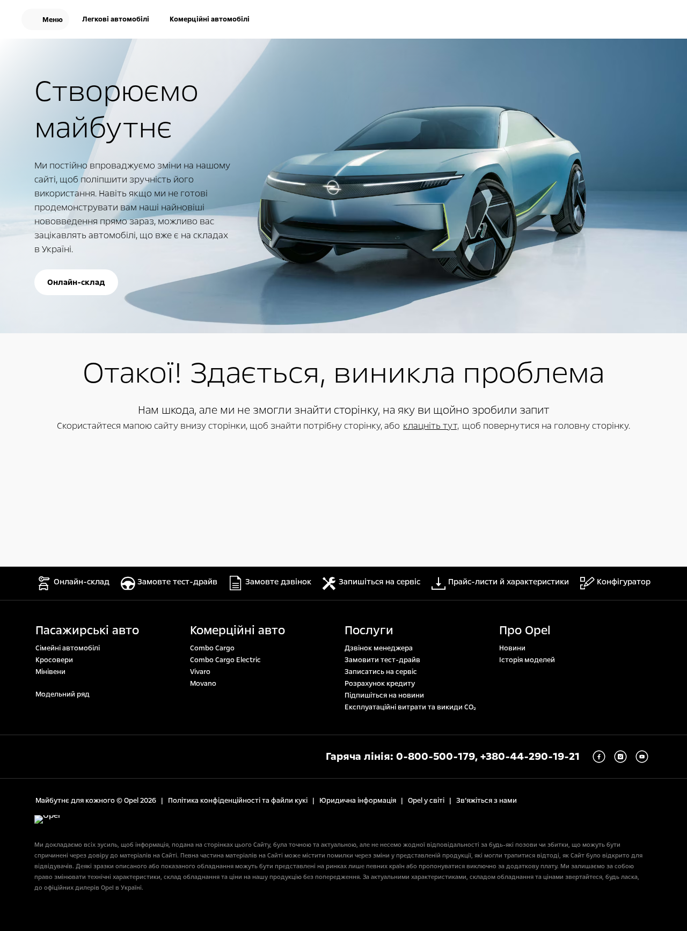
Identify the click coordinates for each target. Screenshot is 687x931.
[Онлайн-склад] (588, 20)
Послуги (369, 630)
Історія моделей (527, 660)
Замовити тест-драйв (382, 660)
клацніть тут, (431, 426)
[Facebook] (599, 756)
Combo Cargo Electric (225, 660)
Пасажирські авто (87, 630)
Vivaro (200, 672)
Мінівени (50, 672)
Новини (512, 648)
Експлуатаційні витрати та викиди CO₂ (410, 707)
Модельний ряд (62, 694)
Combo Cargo (212, 648)
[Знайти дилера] (657, 20)
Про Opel (525, 630)
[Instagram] (620, 756)
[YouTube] (642, 756)
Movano (203, 683)
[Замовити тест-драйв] (622, 20)
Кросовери (54, 660)
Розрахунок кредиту (380, 683)
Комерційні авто (237, 630)
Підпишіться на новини (384, 695)
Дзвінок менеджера (379, 648)
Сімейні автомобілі (67, 648)
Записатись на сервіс (381, 672)
